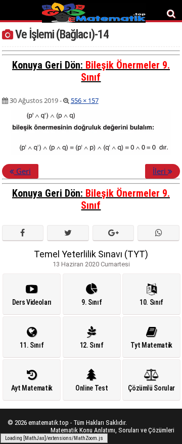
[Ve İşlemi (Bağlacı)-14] (91, 153)
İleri (160, 171)
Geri (22, 171)
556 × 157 (85, 100)
